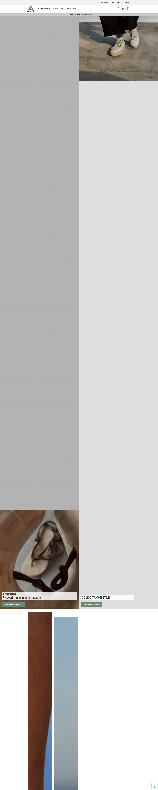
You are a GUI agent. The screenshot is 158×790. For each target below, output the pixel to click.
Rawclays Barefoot (44, 8)
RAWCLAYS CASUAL (58, 8)
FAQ (113, 2)
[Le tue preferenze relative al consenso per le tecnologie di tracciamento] (155, 787)
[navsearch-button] (119, 8)
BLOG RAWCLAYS (105, 2)
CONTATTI (119, 2)
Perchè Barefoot (72, 8)
